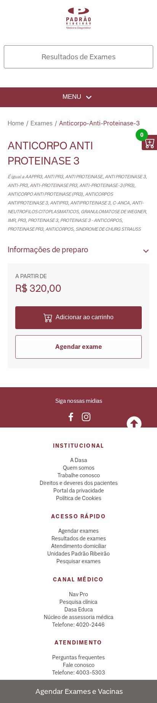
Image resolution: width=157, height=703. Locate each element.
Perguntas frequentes (78, 657)
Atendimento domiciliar (78, 546)
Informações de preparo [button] (48, 249)
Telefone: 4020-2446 (78, 625)
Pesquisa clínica (78, 602)
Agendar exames (78, 531)
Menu (72, 96)
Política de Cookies (78, 498)
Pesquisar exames (78, 561)
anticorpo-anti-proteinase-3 (99, 123)
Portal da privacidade (78, 491)
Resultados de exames (78, 538)
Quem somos (79, 468)
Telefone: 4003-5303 (78, 673)
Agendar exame (78, 346)
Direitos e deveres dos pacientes (79, 483)
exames (41, 123)
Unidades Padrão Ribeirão (78, 554)
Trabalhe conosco (79, 475)
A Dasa (78, 460)
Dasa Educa (78, 609)
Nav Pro (78, 594)
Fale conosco (79, 665)
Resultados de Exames (78, 56)
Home (16, 123)
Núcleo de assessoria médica (79, 617)
